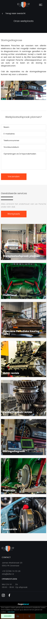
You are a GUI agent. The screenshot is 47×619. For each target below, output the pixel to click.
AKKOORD (8, 616)
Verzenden (14, 177)
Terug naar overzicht (15, 13)
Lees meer (11, 612)
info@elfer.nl (8, 574)
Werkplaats (13, 214)
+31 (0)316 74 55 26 (11, 571)
